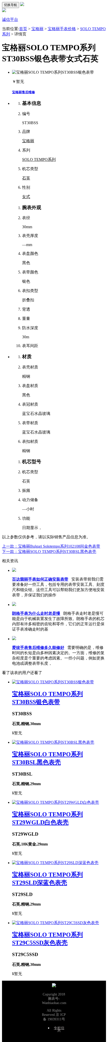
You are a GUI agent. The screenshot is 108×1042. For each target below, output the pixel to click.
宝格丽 (37, 29)
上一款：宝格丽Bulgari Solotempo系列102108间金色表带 (51, 546)
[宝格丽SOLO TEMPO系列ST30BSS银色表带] (53, 682)
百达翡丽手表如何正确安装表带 (40, 579)
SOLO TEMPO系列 (39, 159)
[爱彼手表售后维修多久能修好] (14, 639)
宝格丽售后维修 (23, 92)
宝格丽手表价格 (62, 29)
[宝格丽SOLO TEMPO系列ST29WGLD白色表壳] (55, 802)
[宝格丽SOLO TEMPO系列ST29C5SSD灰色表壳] (55, 923)
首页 (23, 29)
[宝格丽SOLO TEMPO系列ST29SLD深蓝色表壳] (55, 863)
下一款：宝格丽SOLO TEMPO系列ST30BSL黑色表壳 (49, 551)
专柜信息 (59, 1029)
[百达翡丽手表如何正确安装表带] (14, 570)
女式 (26, 197)
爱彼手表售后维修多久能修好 (38, 647)
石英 (26, 178)
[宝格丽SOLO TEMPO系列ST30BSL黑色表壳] (53, 742)
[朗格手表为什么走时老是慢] (14, 604)
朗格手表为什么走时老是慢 (36, 613)
